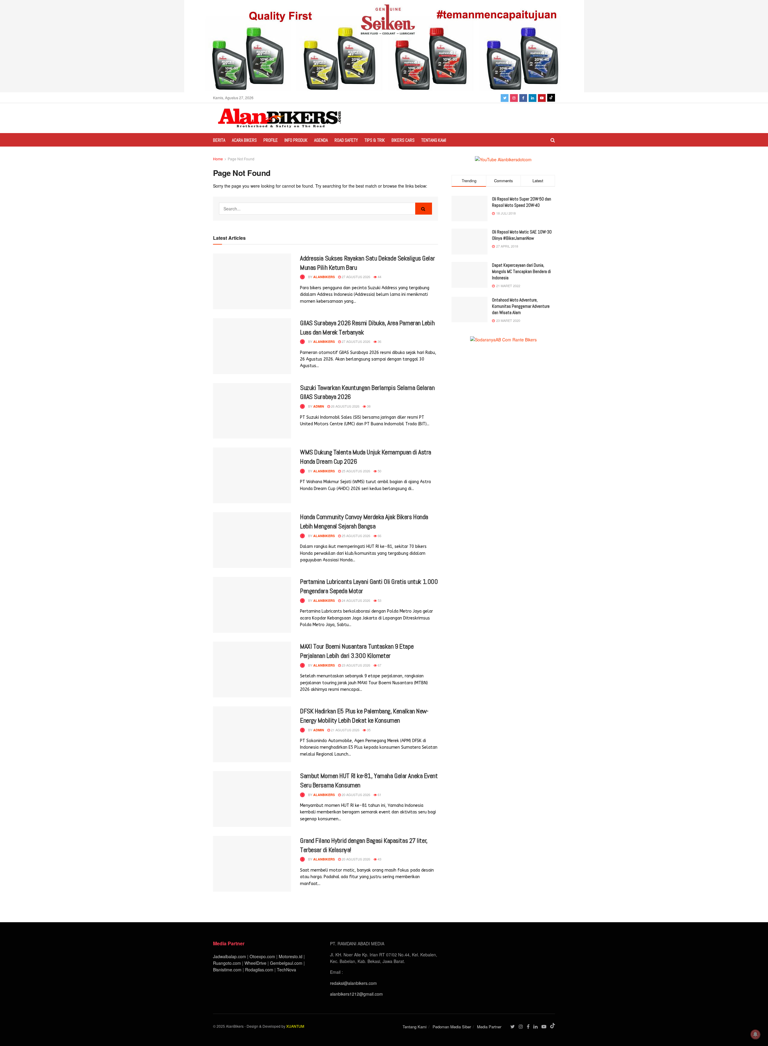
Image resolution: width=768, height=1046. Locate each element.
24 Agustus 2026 (355, 600)
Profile (270, 140)
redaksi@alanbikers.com (353, 983)
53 (379, 600)
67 (379, 665)
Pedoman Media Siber (452, 1027)
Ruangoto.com (227, 963)
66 (379, 535)
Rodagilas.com (259, 970)
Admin (318, 406)
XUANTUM (295, 1026)
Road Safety (346, 140)
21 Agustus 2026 (344, 729)
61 (379, 794)
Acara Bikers (244, 140)
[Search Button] (423, 209)
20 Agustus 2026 (355, 794)
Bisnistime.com (227, 970)
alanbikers (324, 277)
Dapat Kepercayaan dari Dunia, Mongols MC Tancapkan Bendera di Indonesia (521, 271)
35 (368, 729)
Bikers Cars (403, 140)
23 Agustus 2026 (355, 665)
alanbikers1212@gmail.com (356, 994)
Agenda (321, 140)
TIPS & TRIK (374, 140)
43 (379, 859)
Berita (219, 140)
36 (379, 341)
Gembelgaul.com (287, 963)
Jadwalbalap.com (229, 956)
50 (379, 470)
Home (218, 158)
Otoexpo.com (262, 956)
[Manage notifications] (755, 1034)
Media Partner (489, 1027)
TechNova (286, 970)
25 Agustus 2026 (355, 470)
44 (379, 276)
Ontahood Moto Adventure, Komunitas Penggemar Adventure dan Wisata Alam (521, 306)
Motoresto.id (290, 956)
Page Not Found (241, 158)
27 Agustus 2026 (355, 276)
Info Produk (296, 140)
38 (368, 406)
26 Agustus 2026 (344, 406)
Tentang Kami (433, 140)
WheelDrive (255, 963)
